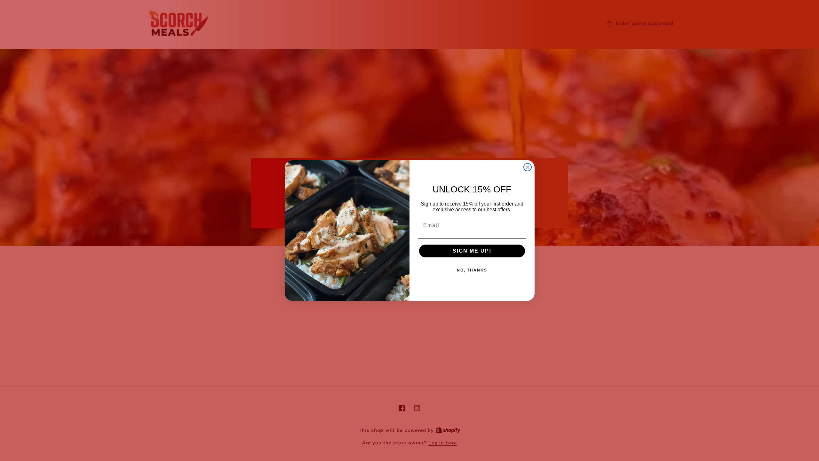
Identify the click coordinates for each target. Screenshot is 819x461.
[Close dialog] (527, 167)
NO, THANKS (472, 270)
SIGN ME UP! (472, 251)
